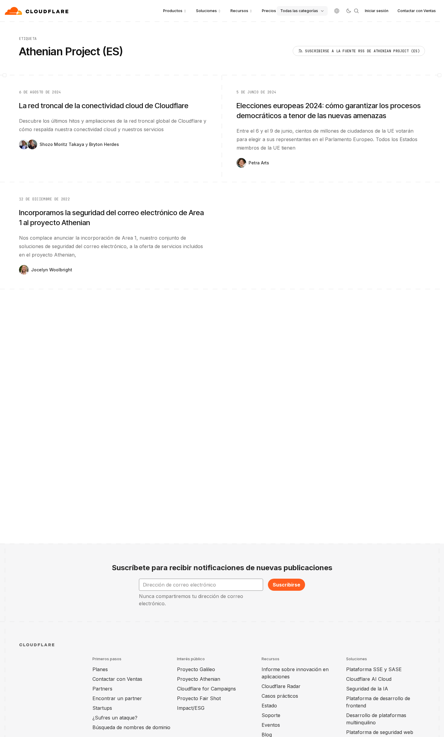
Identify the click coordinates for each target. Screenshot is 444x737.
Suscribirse (286, 585)
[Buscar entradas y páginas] (356, 11)
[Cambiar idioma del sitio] (336, 10)
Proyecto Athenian (198, 679)
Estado (269, 706)
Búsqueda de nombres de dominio (131, 727)
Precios (269, 10)
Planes (100, 669)
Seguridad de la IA (367, 689)
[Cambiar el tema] (348, 11)
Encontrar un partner (117, 698)
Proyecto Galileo (196, 669)
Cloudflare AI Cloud (368, 679)
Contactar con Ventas (416, 10)
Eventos (271, 725)
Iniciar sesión (376, 10)
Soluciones (206, 10)
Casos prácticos (280, 696)
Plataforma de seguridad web (379, 732)
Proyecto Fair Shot (199, 698)
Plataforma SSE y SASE (374, 669)
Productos (172, 10)
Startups (102, 708)
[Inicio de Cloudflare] (37, 11)
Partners (102, 689)
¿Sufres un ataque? (114, 718)
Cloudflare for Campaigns (206, 689)
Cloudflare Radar (281, 686)
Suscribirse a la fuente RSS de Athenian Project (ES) (362, 51)
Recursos (239, 10)
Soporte (271, 715)
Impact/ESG (190, 708)
